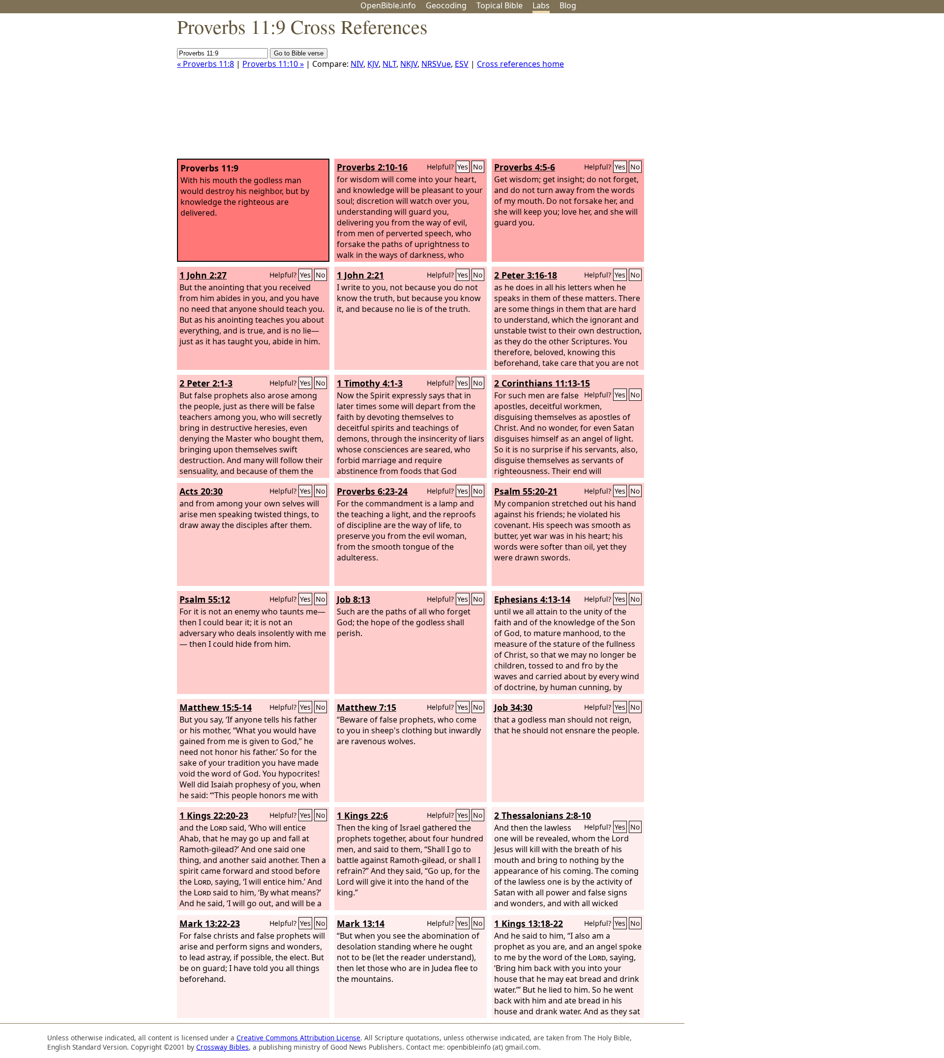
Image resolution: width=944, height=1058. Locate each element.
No (478, 166)
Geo (446, 5)
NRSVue (436, 63)
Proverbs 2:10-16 (372, 167)
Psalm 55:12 (204, 599)
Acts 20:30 (201, 491)
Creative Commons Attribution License (298, 1037)
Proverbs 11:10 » (273, 63)
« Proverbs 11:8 (205, 63)
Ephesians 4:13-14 (532, 599)
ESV (462, 63)
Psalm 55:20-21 (526, 491)
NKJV (408, 63)
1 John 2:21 (360, 275)
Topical (499, 5)
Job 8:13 (353, 599)
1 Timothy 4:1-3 (370, 383)
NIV (357, 63)
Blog (568, 5)
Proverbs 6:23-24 (372, 491)
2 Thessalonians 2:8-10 (542, 815)
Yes (462, 166)
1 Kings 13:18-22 (528, 923)
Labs (541, 5)
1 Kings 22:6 (362, 815)
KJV (373, 63)
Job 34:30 (513, 707)
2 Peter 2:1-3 (206, 383)
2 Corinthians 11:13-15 (542, 383)
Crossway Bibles (222, 1047)
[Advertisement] (844, 90)
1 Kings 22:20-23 (213, 815)
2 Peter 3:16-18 (525, 275)
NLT (389, 63)
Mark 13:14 (360, 923)
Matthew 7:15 (366, 707)
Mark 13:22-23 (209, 923)
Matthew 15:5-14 (215, 707)
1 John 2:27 (203, 275)
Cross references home (520, 63)
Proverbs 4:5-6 (524, 167)
